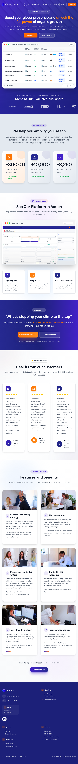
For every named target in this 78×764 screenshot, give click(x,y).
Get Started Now (26, 334)
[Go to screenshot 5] (43, 262)
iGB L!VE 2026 (48, 734)
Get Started (30, 35)
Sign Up (72, 4)
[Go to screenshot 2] (36, 262)
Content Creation (49, 697)
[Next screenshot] (71, 245)
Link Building (48, 694)
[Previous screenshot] (6, 245)
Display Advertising (50, 699)
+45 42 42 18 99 (12, 700)
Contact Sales (50, 334)
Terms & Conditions (50, 739)
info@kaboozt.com (13, 696)
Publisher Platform (11, 746)
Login (63, 4)
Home (16, 4)
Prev (65, 86)
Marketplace (9, 743)
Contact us (47, 731)
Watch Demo (47, 35)
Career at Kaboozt (10, 734)
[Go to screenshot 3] (39, 262)
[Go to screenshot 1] (34, 262)
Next (71, 86)
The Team (8, 731)
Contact (57, 4)
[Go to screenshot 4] (41, 262)
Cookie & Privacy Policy (51, 737)
